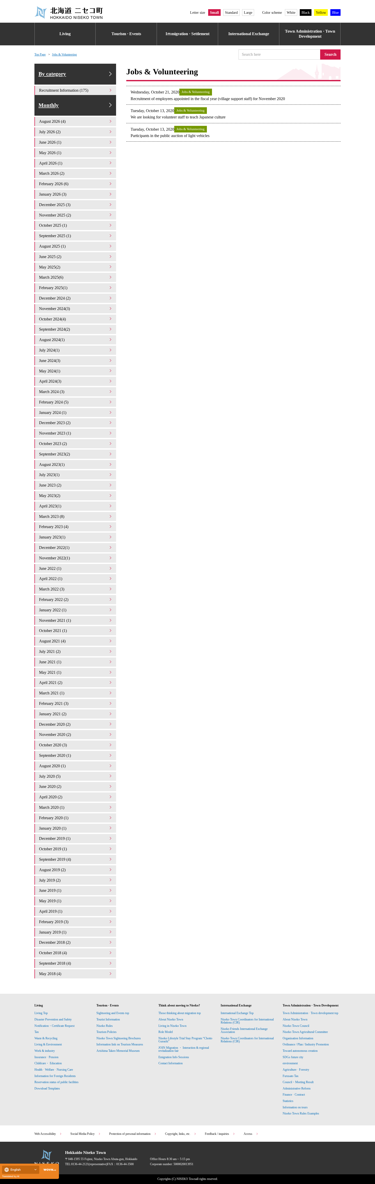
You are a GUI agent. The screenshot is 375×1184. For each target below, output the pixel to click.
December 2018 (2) (54, 942)
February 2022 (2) (53, 599)
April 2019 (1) (50, 911)
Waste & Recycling (45, 1038)
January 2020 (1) (52, 828)
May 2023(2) (49, 495)
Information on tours (295, 1107)
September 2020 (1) (55, 755)
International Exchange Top (237, 1013)
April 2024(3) (50, 381)
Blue (335, 12)
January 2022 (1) (52, 610)
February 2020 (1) (53, 818)
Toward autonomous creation (300, 1051)
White (291, 12)
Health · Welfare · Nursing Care (53, 1069)
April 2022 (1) (50, 578)
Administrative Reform (296, 1088)
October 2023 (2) (53, 443)
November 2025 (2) (55, 215)
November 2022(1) (54, 558)
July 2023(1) (49, 475)
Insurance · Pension (46, 1057)
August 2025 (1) (52, 246)
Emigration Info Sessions (173, 1057)
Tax (36, 1032)
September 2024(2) (54, 329)
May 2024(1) (49, 371)
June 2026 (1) (50, 142)
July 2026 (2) (49, 132)
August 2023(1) (52, 464)
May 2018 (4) (50, 974)
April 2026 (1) (50, 163)
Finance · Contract (294, 1094)
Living (65, 34)
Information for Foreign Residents (55, 1076)
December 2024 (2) (54, 298)
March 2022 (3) (51, 589)
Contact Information (170, 1063)
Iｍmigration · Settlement (187, 34)
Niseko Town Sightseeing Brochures (118, 1038)
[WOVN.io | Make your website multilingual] (49, 1170)
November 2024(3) (54, 308)
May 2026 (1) (50, 153)
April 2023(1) (50, 506)
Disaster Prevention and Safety (53, 1019)
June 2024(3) (49, 360)
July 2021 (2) (49, 651)
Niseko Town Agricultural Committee (305, 1032)
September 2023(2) (54, 454)
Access (248, 1134)
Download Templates (47, 1088)
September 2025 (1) (55, 236)
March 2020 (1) (51, 807)
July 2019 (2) (49, 880)
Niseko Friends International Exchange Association (244, 1030)
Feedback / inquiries (217, 1134)
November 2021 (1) (55, 620)
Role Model (165, 1032)
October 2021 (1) (53, 630)
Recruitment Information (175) (63, 90)
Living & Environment (48, 1044)
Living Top (41, 1013)
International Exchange (248, 34)
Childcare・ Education (48, 1063)
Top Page (40, 54)
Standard (231, 12)
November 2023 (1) (55, 433)
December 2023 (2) (54, 423)
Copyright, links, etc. (177, 1134)
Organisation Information (298, 1038)
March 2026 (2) (51, 173)
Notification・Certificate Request (54, 1026)
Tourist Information (108, 1019)
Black (306, 12)
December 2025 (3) (54, 205)
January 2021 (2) (52, 714)
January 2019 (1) (52, 932)
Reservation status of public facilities (56, 1082)
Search (330, 54)
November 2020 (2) (55, 734)
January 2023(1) (52, 537)
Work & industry (44, 1051)
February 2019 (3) (53, 922)
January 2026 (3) (52, 194)
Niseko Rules (104, 1026)
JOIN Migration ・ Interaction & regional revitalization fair (183, 1049)
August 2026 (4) (52, 121)
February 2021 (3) (53, 703)
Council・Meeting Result (298, 1082)
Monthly (49, 105)
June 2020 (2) (50, 786)
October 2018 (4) (53, 953)
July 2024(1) (49, 350)
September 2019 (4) (55, 859)
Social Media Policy (82, 1134)
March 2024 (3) (51, 391)
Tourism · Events (126, 34)
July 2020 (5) (49, 776)
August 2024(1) (52, 340)
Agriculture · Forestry (296, 1069)
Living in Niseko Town (172, 1026)
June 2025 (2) (50, 256)
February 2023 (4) (53, 526)
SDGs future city (293, 1057)
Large (248, 12)
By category (52, 74)
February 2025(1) (53, 288)
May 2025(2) (49, 267)
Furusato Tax (290, 1076)
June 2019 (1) (50, 890)
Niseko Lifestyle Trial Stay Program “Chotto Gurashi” (185, 1040)
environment (290, 1063)
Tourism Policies (106, 1032)
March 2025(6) (51, 277)
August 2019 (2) (52, 870)
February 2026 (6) (53, 184)
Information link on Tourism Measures (119, 1044)
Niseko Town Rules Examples (301, 1113)
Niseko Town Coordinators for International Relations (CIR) (247, 1021)
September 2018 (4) (55, 963)
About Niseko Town (170, 1019)
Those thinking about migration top (179, 1013)
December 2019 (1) (54, 838)
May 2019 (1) (50, 901)
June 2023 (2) (50, 485)
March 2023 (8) (51, 516)
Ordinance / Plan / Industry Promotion (306, 1044)
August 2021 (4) (52, 641)
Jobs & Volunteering (64, 54)
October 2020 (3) (53, 745)
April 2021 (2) (50, 682)
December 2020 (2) (54, 724)
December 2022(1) (54, 547)
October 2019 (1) (53, 849)
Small (214, 12)
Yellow (321, 12)
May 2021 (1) (50, 672)
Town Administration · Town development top (310, 1013)
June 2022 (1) (50, 568)
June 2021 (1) (50, 662)
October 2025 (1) (53, 225)
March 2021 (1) (51, 693)
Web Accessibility (45, 1134)
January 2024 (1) (52, 412)
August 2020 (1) (52, 766)
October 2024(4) (52, 319)
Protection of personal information (130, 1134)
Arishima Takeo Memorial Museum (118, 1051)
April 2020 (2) (50, 797)
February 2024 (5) (53, 402)
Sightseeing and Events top (112, 1013)
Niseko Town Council (296, 1026)
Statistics (288, 1101)
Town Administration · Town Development (310, 34)
